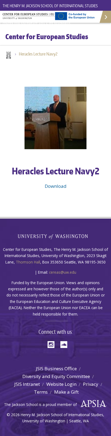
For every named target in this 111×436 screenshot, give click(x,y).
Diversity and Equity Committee (56, 376)
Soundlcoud (65, 344)
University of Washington (56, 236)
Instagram (52, 344)
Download (56, 186)
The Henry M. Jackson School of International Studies (50, 5)
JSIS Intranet (27, 384)
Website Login (61, 384)
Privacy (90, 384)
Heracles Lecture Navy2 (38, 54)
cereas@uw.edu (62, 272)
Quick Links (105, 17)
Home (8, 55)
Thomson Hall (28, 262)
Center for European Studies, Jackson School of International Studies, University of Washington (38, 19)
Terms (41, 392)
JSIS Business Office (56, 368)
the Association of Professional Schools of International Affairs (92, 404)
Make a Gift (66, 392)
